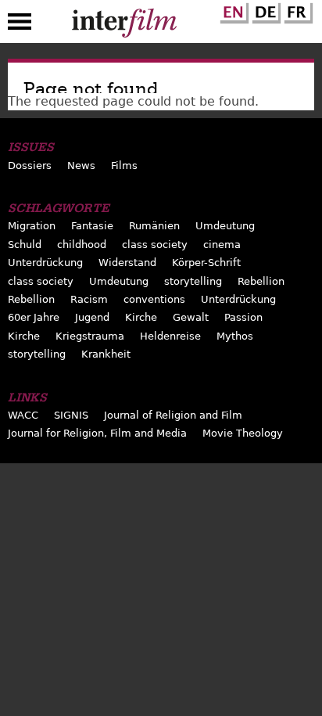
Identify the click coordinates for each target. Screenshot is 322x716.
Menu (19, 25)
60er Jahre (33, 317)
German (264, 10)
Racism (89, 299)
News (81, 165)
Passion (243, 317)
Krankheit (106, 354)
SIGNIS (71, 415)
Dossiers (30, 165)
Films (124, 165)
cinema (222, 244)
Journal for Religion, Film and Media (97, 433)
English (232, 10)
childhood (81, 244)
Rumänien (154, 226)
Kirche (141, 317)
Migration (31, 226)
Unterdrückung (45, 262)
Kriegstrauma (89, 336)
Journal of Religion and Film (173, 415)
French (296, 10)
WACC (23, 415)
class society (155, 244)
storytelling (193, 281)
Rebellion (261, 281)
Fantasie (92, 226)
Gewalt (191, 317)
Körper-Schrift (206, 262)
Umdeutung (225, 226)
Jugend (92, 317)
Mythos (234, 336)
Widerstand (127, 262)
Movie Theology (242, 433)
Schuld (24, 244)
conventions (154, 299)
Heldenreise (170, 336)
